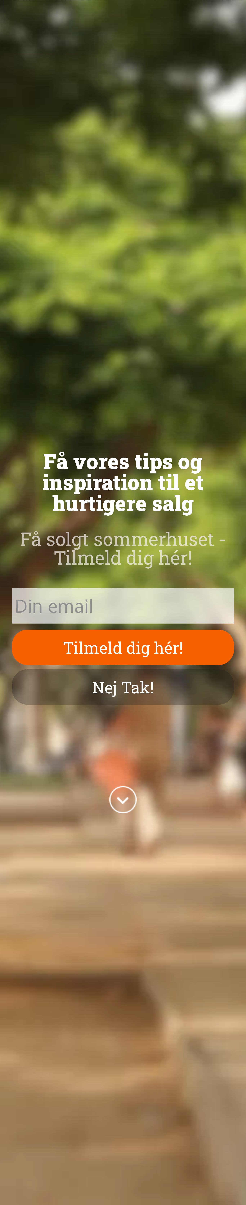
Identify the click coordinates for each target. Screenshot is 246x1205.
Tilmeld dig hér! (123, 647)
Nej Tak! (123, 686)
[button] (123, 481)
